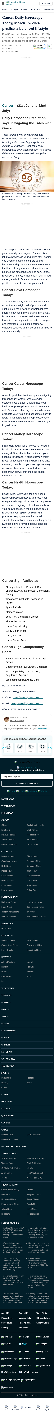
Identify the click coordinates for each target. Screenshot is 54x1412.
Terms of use (42, 1327)
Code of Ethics (42, 1336)
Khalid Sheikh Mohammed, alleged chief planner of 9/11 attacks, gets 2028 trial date (38, 1276)
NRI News (5, 1228)
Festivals (30, 980)
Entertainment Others (36, 930)
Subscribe (46, 3)
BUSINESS (6, 1016)
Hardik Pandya (33, 848)
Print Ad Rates (25, 1336)
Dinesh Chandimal (9, 858)
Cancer (8, 105)
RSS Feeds (23, 1341)
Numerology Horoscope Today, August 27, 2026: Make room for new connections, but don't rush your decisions (38, 1261)
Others (4, 1101)
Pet (2, 995)
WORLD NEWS (8, 820)
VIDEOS (5, 1030)
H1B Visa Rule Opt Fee (36, 1187)
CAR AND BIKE (8, 1073)
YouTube (4, 1191)
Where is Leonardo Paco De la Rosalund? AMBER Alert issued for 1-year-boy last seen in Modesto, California (13, 1261)
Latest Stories (10, 1237)
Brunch (30, 976)
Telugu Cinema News (10, 925)
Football (30, 1091)
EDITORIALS (6, 1066)
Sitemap (4, 1341)
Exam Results (7, 964)
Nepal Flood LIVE (34, 1191)
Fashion (4, 980)
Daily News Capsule (11, 788)
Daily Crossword (34, 1148)
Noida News (32, 894)
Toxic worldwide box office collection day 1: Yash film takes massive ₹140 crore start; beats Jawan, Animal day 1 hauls (38, 1295)
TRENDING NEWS (9, 1167)
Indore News (6, 885)
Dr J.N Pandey (11, 51)
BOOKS (4, 1108)
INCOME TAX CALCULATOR (13, 1160)
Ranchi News (7, 904)
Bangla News (32, 1218)
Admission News (8, 954)
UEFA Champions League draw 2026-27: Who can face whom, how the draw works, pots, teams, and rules (13, 1311)
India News (35, 10)
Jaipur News (32, 885)
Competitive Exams (9, 959)
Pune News (32, 899)
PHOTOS (5, 1023)
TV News (31, 925)
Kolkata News (7, 889)
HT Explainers (33, 1228)
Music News (6, 921)
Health (4, 985)
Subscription (6, 1336)
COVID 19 (5, 1136)
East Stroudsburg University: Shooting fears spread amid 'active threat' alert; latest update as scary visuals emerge (12, 1277)
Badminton (6, 1091)
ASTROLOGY (7, 937)
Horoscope (6, 942)
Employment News (35, 959)
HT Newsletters (43, 1332)
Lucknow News (33, 889)
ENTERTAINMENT (9, 911)
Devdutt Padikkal (8, 848)
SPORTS (5, 1087)
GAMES (4, 1143)
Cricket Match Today (36, 839)
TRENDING (6, 1009)
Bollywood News (8, 916)
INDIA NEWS (7, 827)
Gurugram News (34, 880)
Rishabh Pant (32, 853)
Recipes (30, 985)
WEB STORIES (7, 1002)
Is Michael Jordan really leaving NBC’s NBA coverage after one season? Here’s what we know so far (13, 1293)
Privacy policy (7, 1332)
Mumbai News (7, 894)
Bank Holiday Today (35, 1172)
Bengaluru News (8, 870)
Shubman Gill (32, 844)
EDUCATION (7, 949)
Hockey (4, 1096)
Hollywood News (34, 916)
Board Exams (32, 954)
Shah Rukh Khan (34, 1177)
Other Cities (32, 904)
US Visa (30, 1182)
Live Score (5, 844)
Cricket (24, 10)
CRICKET (5, 834)
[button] (3, 3)
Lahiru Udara (32, 858)
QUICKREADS (7, 1129)
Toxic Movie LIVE (8, 1172)
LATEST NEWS (7, 813)
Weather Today (25, 1332)
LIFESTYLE (6, 971)
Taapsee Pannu (7, 1177)
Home (4, 10)
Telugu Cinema (33, 1213)
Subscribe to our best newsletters (27, 781)
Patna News (6, 899)
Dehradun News (34, 875)
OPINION (5, 1058)
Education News (34, 964)
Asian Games (6, 1187)
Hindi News (32, 1223)
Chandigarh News (8, 875)
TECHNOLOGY (8, 1080)
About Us (5, 1327)
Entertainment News (10, 1218)
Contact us (23, 1327)
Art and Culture (8, 976)
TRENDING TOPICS (10, 1199)
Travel (29, 990)
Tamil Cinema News (35, 921)
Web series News (8, 930)
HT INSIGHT (6, 1115)
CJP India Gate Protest (10, 1182)
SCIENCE (5, 1051)
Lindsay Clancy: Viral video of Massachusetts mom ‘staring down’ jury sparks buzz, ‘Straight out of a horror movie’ (38, 1311)
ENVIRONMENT (8, 1044)
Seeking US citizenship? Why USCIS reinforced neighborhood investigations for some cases (13, 1245)
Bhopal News (32, 870)
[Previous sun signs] (4, 747)
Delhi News (6, 880)
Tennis (29, 1096)
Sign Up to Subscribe (27, 795)
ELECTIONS (6, 1122)
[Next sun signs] (50, 747)
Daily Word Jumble (9, 1153)
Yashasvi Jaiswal (8, 853)
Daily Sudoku (7, 1148)
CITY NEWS (6, 865)
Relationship (6, 990)
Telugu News (6, 1223)
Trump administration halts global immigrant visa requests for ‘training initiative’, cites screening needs (38, 1245)
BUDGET (5, 1037)
